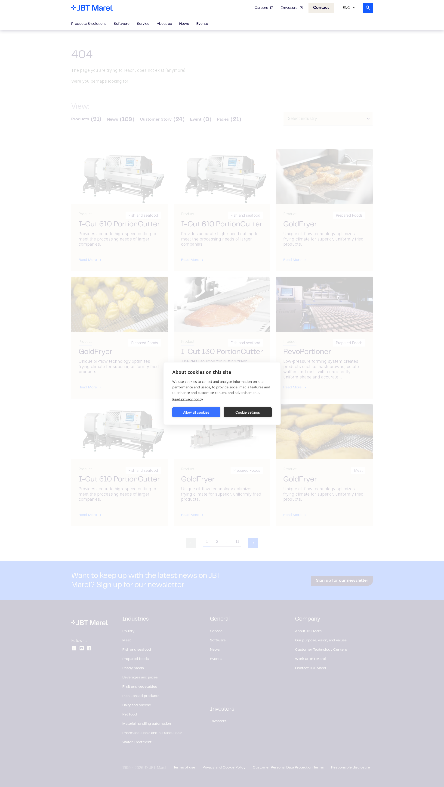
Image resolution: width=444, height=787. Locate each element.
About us (164, 23)
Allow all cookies (196, 412)
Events (202, 23)
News (184, 23)
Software (122, 23)
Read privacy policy (187, 399)
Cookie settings (247, 412)
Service (143, 23)
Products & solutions (88, 23)
